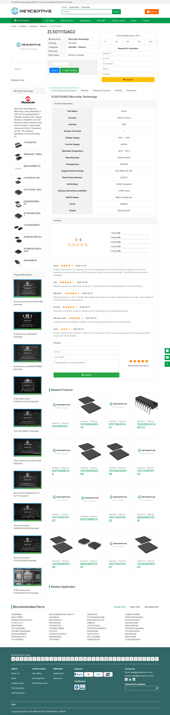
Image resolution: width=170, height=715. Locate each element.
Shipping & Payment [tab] (101, 90)
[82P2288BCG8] (61, 451)
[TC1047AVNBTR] (19, 228)
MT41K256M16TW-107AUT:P (61, 614)
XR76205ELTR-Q (18, 637)
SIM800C (91, 623)
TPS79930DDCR (132, 631)
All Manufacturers (39, 683)
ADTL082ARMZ (93, 637)
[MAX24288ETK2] (19, 169)
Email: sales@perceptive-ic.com (138, 672)
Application (74, 7)
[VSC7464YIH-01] (118, 405)
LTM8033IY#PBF (132, 614)
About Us (15, 673)
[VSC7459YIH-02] (146, 451)
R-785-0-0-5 (17, 623)
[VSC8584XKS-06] (61, 544)
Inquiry (54, 70)
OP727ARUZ (54, 639)
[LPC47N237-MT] (19, 181)
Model (64, 7)
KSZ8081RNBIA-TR (32, 202)
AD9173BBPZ (17, 617)
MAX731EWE (130, 637)
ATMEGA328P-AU (33, 236)
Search (116, 11)
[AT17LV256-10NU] (19, 192)
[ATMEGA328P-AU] (19, 240)
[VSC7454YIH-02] (118, 498)
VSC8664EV (60, 426)
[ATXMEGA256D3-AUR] (19, 251)
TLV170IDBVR (17, 639)
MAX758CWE (130, 634)
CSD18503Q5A (131, 623)
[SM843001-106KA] (19, 157)
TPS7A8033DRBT (56, 628)
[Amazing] (147, 361)
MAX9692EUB (55, 637)
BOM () (153, 12)
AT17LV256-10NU (33, 189)
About (133, 20)
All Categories (23, 20)
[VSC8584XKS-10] (90, 405)
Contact (146, 20)
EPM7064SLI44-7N (95, 620)
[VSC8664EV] (61, 406)
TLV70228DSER (18, 628)
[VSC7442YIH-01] (118, 544)
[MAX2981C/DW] (90, 544)
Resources (57, 678)
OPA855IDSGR (93, 639)
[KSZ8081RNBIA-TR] (19, 204)
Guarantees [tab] (131, 90)
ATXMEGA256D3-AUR (33, 249)
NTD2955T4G (55, 625)
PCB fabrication (18, 693)
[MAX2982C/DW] (146, 498)
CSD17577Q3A (93, 625)
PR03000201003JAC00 (21, 620)
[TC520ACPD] (19, 145)
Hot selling (36, 673)
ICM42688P (16, 614)
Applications (85, 20)
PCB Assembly (17, 688)
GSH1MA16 (54, 617)
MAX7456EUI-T (55, 620)
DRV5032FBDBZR (19, 634)
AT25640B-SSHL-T (32, 214)
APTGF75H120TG (132, 620)
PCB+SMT (101, 20)
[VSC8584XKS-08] (118, 451)
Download (85, 7)
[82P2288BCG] (90, 499)
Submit (129, 79)
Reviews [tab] (84, 90)
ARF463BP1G (30, 260)
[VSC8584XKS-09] (90, 451)
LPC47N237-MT (32, 177)
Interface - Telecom (38, 26)
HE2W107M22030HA (134, 617)
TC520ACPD (30, 142)
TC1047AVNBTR (32, 225)
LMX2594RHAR (131, 625)
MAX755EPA (16, 625)
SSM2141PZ (92, 614)
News (13, 678)
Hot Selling (49, 20)
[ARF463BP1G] (19, 263)
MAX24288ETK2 (32, 166)
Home (13, 26)
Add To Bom (70, 70)
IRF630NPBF (92, 631)
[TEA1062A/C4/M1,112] (146, 405)
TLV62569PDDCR (132, 639)
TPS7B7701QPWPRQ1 (96, 628)
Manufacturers (67, 20)
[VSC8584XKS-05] (146, 544)
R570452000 (55, 623)
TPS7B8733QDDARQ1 (21, 631)
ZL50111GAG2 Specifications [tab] (63, 90)
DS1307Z (53, 631)
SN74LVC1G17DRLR (57, 634)
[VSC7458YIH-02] (61, 498)
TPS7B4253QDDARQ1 (134, 628)
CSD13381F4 (93, 634)
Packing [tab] (118, 90)
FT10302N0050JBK (96, 617)
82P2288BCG (89, 519)
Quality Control (118, 20)
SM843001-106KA (33, 154)
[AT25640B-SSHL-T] (19, 216)
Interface (23, 26)
